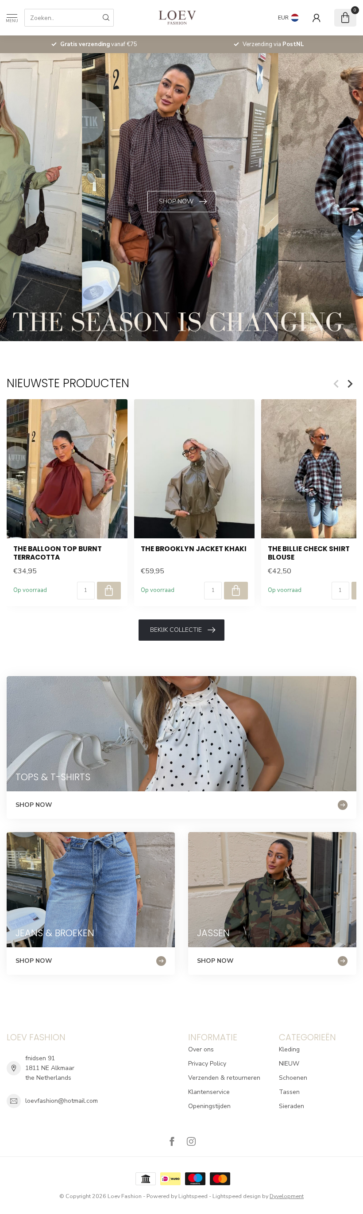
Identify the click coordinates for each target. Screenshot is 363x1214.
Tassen (289, 1092)
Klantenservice (209, 1092)
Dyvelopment (287, 1196)
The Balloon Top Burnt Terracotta (57, 553)
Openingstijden (209, 1106)
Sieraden (291, 1106)
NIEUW (289, 1063)
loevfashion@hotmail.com (61, 1101)
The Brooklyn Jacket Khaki (194, 549)
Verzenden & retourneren (224, 1078)
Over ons (201, 1049)
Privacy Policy (207, 1063)
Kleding (289, 1049)
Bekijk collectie (176, 630)
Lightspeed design (236, 1196)
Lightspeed (193, 1196)
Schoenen (293, 1078)
